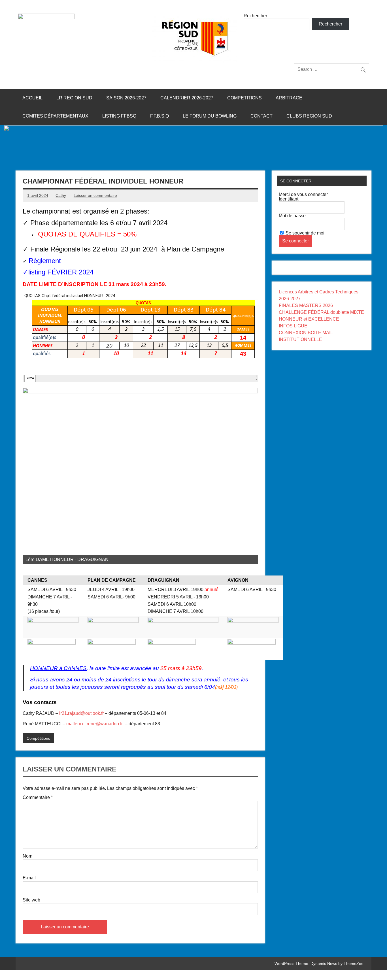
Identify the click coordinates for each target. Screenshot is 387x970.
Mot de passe (292, 215)
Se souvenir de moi (304, 233)
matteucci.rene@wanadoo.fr (94, 723)
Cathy (61, 195)
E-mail (29, 878)
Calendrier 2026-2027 (186, 97)
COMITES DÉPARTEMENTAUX (55, 116)
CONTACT (261, 116)
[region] (140, 476)
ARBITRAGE (289, 97)
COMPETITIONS (244, 97)
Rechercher (255, 15)
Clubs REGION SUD (309, 116)
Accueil (32, 97)
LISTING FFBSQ (119, 116)
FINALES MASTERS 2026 (306, 305)
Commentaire (38, 797)
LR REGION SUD (74, 97)
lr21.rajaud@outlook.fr (81, 713)
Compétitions (38, 738)
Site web (31, 900)
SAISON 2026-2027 (126, 97)
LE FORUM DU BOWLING (210, 116)
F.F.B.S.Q (159, 116)
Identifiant (288, 199)
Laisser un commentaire (95, 195)
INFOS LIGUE (293, 325)
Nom (27, 856)
